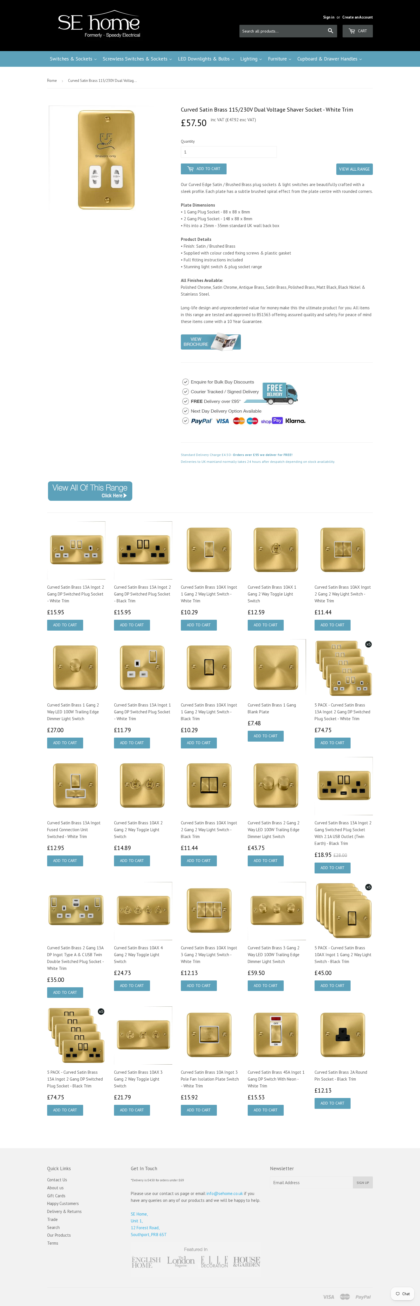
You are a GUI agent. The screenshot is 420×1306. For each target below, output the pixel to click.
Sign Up (363, 1182)
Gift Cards (56, 1195)
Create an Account (357, 17)
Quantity (188, 141)
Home (52, 80)
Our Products (59, 1235)
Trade (52, 1219)
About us (55, 1187)
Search (53, 1227)
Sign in (328, 17)
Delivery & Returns (64, 1211)
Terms (52, 1243)
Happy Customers (63, 1203)
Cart (362, 30)
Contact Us (57, 1179)
